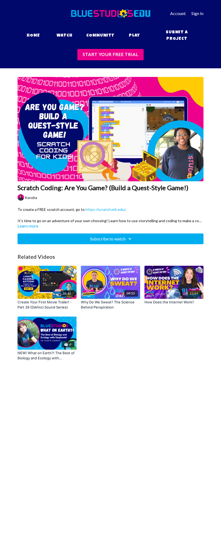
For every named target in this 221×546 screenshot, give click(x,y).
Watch (64, 36)
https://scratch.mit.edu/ (105, 209)
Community (100, 36)
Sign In (197, 13)
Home (33, 36)
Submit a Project (177, 35)
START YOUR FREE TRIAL (110, 54)
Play (134, 36)
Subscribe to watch (108, 238)
